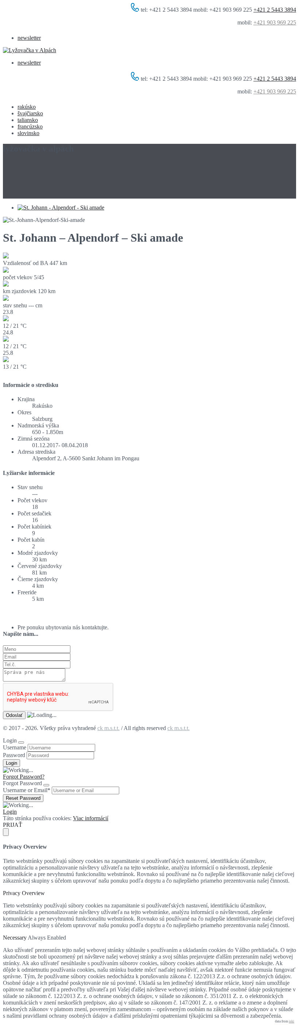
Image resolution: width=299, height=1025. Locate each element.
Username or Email (26, 790)
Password (14, 755)
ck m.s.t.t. (108, 728)
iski (291, 1021)
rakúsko (27, 107)
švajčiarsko (30, 113)
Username (14, 747)
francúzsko (30, 126)
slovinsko (28, 133)
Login (10, 812)
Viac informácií (90, 818)
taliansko (28, 120)
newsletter (29, 38)
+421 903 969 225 (274, 22)
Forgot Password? (23, 776)
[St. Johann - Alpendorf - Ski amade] (61, 207)
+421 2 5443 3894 (274, 10)
